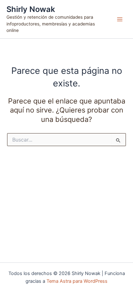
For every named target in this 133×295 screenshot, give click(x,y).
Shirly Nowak (30, 9)
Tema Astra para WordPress (76, 281)
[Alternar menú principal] (120, 19)
